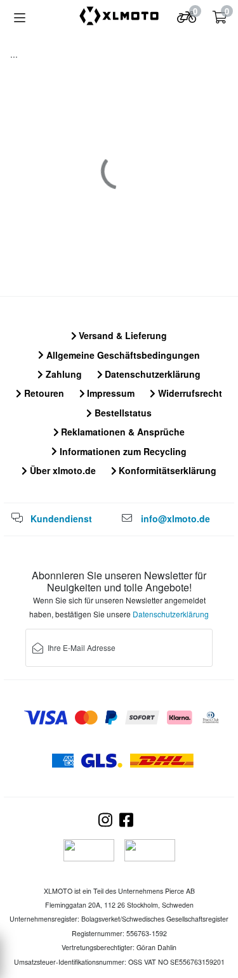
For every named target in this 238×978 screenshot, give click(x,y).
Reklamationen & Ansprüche (121, 431)
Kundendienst (61, 518)
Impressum (109, 393)
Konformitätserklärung (166, 470)
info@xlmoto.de (175, 518)
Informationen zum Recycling (122, 451)
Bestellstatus (122, 412)
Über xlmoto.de (61, 470)
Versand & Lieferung (121, 335)
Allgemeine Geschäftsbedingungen (122, 355)
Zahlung (62, 374)
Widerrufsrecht (188, 393)
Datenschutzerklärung (151, 374)
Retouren (43, 393)
